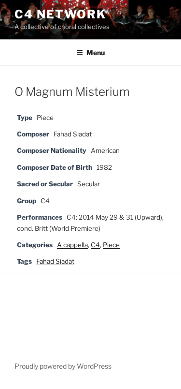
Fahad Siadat (55, 261)
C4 (95, 245)
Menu (95, 52)
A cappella (72, 245)
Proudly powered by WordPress (62, 366)
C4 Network (60, 14)
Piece (111, 245)
